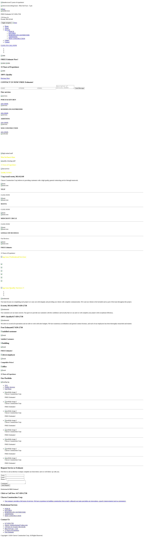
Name (3, 475)
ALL (6, 385)
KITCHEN (12, 33)
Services (7, 30)
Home (7, 26)
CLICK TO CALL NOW (9, 45)
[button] (4, 78)
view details (4, 103)
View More (4, 284)
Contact (7, 42)
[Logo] (3, 9)
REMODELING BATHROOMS (19, 35)
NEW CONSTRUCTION (17, 38)
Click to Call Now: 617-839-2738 (14, 493)
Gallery (7, 40)
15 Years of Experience (12, 530)
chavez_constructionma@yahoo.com (16, 525)
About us (10, 151)
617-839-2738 (16, 14)
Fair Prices (8, 389)
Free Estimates (9, 532)
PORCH (11, 31)
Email (3, 477)
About (7, 28)
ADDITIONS (13, 37)
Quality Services (10, 387)
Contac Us (4, 151)
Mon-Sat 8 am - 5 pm (11, 528)
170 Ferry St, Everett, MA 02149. (15, 527)
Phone (3, 479)
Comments (4, 483)
